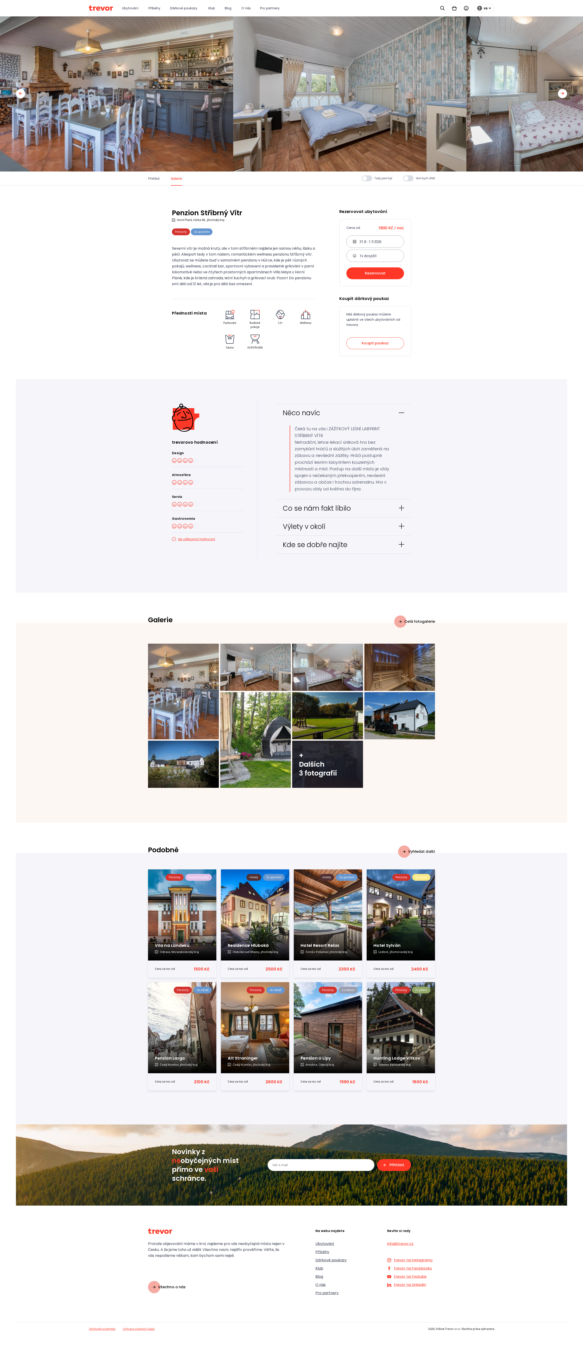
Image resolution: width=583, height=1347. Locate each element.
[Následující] (562, 93)
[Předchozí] (20, 93)
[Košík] (454, 8)
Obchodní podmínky (102, 1329)
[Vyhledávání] (442, 8)
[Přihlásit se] (466, 8)
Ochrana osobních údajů (139, 1329)
